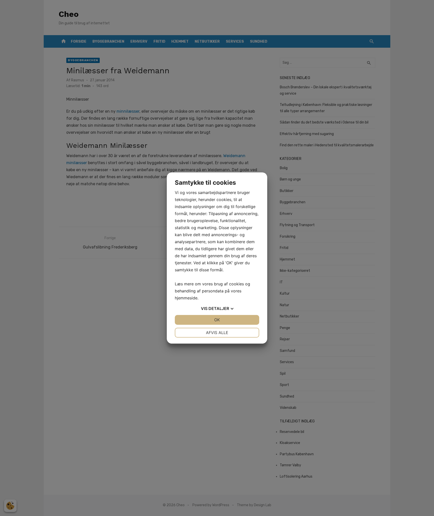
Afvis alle (217, 332)
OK (217, 319)
